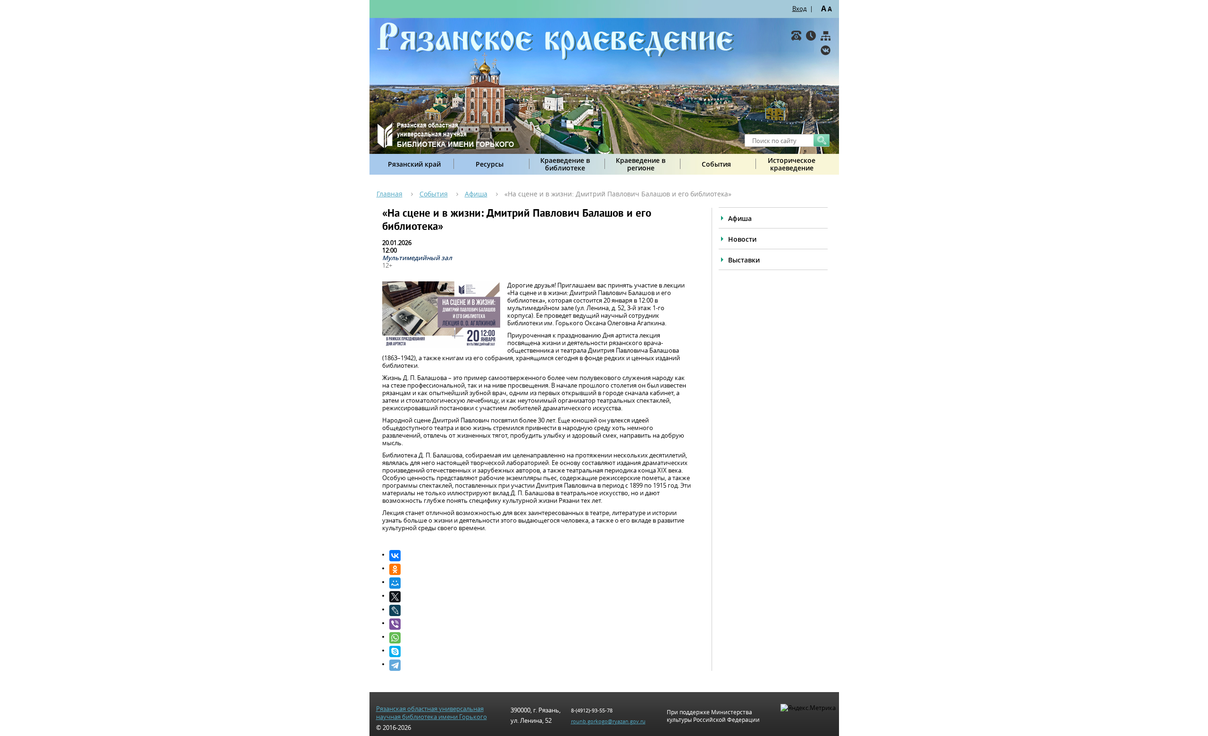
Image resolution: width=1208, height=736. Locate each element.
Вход (799, 8)
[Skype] (541, 651)
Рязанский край (414, 164)
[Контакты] (796, 36)
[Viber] (541, 624)
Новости (742, 239)
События (716, 164)
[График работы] (811, 36)
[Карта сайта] (825, 36)
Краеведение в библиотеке (565, 164)
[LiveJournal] (541, 610)
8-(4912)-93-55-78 (591, 710)
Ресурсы (489, 164)
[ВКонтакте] (825, 50)
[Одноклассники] (541, 569)
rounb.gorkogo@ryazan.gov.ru (608, 721)
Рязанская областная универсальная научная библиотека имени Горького (431, 713)
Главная (390, 193)
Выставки (744, 259)
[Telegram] (541, 665)
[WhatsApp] (541, 637)
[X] (541, 596)
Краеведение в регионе (640, 164)
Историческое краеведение (791, 164)
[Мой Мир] (541, 583)
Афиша (476, 193)
